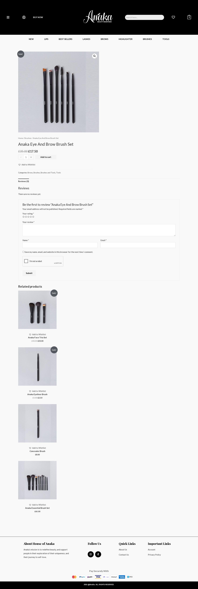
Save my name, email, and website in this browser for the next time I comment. (59, 252)
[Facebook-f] (98, 554)
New (31, 39)
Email (103, 240)
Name (25, 240)
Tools (165, 39)
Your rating (28, 213)
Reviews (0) (23, 181)
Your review (28, 222)
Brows (104, 39)
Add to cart (45, 157)
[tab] (23, 181)
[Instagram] (91, 554)
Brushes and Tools (48, 173)
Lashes (86, 39)
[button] (26, 165)
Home (20, 138)
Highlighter (125, 39)
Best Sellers (65, 39)
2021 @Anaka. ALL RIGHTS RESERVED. (99, 584)
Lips (46, 39)
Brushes (147, 39)
